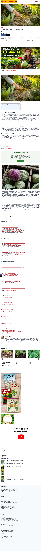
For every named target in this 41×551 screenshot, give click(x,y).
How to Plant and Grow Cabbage (6, 297)
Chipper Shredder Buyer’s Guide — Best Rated (7, 531)
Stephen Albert (8, 336)
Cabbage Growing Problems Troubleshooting (8, 304)
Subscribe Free (20, 160)
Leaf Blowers (4, 450)
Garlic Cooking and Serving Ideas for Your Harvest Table (8, 519)
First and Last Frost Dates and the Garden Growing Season (14, 463)
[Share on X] (1, 276)
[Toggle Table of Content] (19, 104)
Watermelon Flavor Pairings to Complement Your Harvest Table (9, 520)
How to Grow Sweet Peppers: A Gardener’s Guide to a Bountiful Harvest (10, 488)
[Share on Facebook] (1, 275)
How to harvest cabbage (5, 106)
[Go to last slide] (2, 359)
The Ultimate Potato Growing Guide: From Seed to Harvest (9, 492)
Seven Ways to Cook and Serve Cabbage (7, 311)
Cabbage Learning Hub (5, 108)
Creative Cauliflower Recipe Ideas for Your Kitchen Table (8, 518)
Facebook (2, 542)
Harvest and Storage (4, 27)
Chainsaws (4, 452)
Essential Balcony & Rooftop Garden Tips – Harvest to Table (14, 479)
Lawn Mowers (3, 524)
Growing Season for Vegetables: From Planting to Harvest (13, 460)
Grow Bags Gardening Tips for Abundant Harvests (12, 476)
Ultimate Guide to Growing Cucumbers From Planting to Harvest (9, 489)
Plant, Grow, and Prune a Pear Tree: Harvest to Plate (8, 509)
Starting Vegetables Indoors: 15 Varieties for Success (12, 466)
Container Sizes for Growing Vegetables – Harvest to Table (13, 469)
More (3, 456)
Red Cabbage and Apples (5, 325)
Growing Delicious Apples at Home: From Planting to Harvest (9, 507)
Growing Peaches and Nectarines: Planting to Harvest (8, 508)
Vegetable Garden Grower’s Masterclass (6, 536)
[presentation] (7, 354)
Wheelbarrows (4, 455)
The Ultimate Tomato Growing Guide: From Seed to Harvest (9, 491)
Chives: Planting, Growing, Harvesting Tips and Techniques (9, 502)
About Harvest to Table (4, 537)
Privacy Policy (20, 548)
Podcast (2, 535)
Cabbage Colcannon (4, 316)
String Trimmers (4, 451)
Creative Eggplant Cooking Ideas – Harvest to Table (8, 517)
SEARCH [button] (37, 1)
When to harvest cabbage (6, 105)
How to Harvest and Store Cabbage (7, 302)
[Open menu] (39, 1)
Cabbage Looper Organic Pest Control (7, 309)
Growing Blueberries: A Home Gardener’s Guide (7, 506)
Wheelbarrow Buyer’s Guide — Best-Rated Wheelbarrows (8, 525)
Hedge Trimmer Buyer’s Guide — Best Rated (7, 530)
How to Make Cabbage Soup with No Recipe (8, 321)
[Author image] (1, 31)
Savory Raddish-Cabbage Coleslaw (6, 323)
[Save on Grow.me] (11, 35)
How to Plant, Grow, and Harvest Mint (6, 501)
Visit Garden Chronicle (4, 538)
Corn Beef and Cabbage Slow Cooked (7, 318)
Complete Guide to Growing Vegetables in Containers (8, 490)
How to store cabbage (5, 107)
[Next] (38, 359)
